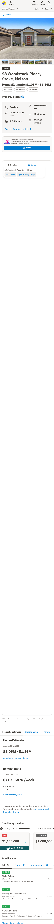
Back (8, 14)
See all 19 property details (17, 129)
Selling (38, 9)
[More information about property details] (22, 96)
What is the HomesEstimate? (16, 758)
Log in (49, 4)
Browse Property (9, 9)
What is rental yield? (12, 794)
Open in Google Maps (26, 174)
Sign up (42, 4)
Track (28, 147)
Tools (47, 9)
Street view (10, 174)
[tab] (13, 164)
